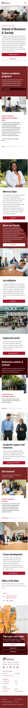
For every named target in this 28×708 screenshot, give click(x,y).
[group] (14, 120)
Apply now (13, 644)
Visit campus (13, 651)
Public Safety (6, 683)
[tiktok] (14, 667)
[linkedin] (10, 667)
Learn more (13, 244)
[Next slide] (25, 146)
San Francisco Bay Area (8, 675)
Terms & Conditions (18, 699)
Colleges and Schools (8, 25)
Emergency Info (6, 681)
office (3, 587)
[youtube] (17, 667)
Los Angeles (17, 673)
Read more (13, 218)
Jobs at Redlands (18, 691)
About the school (13, 54)
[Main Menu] (25, 2)
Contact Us (5, 691)
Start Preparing (13, 573)
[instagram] (7, 667)
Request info (13, 59)
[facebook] (4, 667)
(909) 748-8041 (10, 601)
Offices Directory (6, 689)
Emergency (17, 701)
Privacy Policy (4, 699)
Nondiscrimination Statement (7, 701)
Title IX (16, 681)
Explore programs (13, 353)
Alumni (16, 689)
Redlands (5, 673)
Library (16, 683)
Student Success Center (13, 462)
